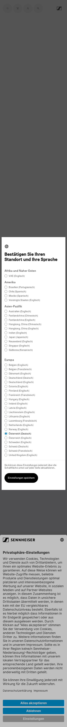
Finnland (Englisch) (19, 391)
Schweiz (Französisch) (20, 451)
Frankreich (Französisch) (22, 395)
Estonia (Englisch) (18, 386)
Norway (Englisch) (18, 429)
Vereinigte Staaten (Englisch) (24, 300)
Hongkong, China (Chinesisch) (25, 324)
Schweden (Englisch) (20, 442)
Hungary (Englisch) (19, 399)
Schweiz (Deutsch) (18, 447)
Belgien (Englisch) (18, 365)
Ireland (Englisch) (18, 404)
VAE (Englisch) (17, 276)
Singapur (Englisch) (19, 346)
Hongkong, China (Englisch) (24, 329)
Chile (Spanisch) (17, 292)
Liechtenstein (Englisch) (22, 412)
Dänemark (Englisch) (20, 374)
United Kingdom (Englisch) (23, 455)
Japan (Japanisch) (18, 337)
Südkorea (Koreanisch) (21, 350)
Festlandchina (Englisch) (22, 320)
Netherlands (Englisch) (21, 425)
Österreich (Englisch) (20, 438)
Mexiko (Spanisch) (18, 296)
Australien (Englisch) (20, 311)
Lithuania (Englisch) (19, 417)
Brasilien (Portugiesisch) (22, 287)
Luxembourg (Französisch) (23, 421)
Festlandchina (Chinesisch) (23, 316)
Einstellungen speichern (21, 478)
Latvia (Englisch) (17, 408)
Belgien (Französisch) (20, 369)
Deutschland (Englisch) (21, 382)
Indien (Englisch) (18, 333)
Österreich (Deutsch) (20, 434)
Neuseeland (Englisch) (21, 341)
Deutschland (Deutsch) (21, 378)
